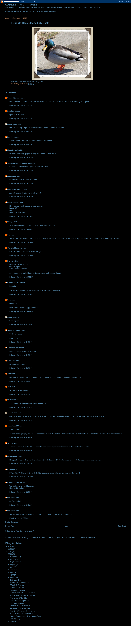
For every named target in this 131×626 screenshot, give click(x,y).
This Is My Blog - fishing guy (19, 163)
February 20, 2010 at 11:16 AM (21, 242)
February (14, 580)
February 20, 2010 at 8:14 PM (20, 438)
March (13, 577)
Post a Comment (11, 522)
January (13, 619)
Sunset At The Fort (17, 588)
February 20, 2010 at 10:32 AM (21, 184)
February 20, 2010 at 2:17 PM (20, 325)
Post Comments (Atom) (25, 531)
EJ (8, 300)
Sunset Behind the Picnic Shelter (22, 595)
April (12, 575)
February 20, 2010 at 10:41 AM (21, 229)
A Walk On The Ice (17, 585)
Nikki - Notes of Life (15, 189)
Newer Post (9, 526)
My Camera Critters (17, 308)
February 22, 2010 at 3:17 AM (20, 505)
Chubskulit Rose (14, 283)
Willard (10, 443)
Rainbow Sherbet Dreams (19, 582)
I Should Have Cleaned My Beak (22, 593)
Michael (10, 400)
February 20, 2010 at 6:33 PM (20, 394)
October (13, 559)
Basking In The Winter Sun (20, 606)
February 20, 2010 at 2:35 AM (20, 118)
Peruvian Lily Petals (17, 603)
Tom (9, 374)
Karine (10, 469)
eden (9, 387)
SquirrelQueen (13, 98)
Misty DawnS (12, 150)
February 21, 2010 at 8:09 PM (20, 492)
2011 (10, 552)
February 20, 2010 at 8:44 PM (20, 451)
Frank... (10, 137)
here (41, 82)
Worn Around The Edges (19, 598)
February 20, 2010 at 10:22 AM (21, 171)
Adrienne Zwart (13, 348)
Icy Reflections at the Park (20, 608)
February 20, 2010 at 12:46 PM (21, 312)
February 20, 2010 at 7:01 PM (20, 407)
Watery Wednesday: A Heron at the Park (25, 616)
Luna (11, 212)
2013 (10, 546)
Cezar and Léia (13, 202)
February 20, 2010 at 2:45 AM (20, 131)
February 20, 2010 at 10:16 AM (21, 158)
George (10, 222)
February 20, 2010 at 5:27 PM (20, 381)
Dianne (10, 261)
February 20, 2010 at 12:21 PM (21, 277)
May (12, 572)
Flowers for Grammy (18, 590)
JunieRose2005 (13, 426)
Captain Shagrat (13, 248)
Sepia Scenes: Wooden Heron (21, 613)
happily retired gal (14, 482)
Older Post (121, 526)
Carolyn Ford (12, 456)
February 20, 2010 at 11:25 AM (21, 255)
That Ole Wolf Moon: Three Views (23, 611)
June (12, 570)
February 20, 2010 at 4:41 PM (20, 342)
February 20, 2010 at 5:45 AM (20, 145)
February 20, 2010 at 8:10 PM (20, 420)
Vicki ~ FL (11, 361)
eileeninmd (11, 176)
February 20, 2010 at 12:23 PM (21, 294)
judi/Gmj (10, 111)
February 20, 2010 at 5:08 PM (20, 368)
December (14, 557)
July (12, 567)
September (14, 562)
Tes (8, 235)
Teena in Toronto (14, 330)
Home (66, 526)
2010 (10, 554)
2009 (10, 621)
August (13, 564)
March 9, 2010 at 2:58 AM (19, 518)
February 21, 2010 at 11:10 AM (21, 477)
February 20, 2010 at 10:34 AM (21, 197)
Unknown (11, 498)
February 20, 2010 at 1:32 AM (20, 105)
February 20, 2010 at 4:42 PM (20, 355)
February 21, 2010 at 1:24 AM (20, 464)
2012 (10, 549)
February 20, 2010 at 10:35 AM (21, 216)
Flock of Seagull (19, 290)
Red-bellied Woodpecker (19, 601)
